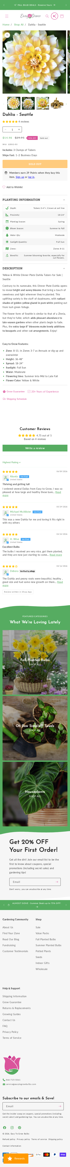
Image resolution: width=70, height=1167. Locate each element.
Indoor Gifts (42, 963)
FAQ (5, 1026)
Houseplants (35, 792)
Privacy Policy (10, 1031)
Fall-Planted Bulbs (35, 660)
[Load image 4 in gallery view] (57, 103)
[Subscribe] (56, 882)
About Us (8, 927)
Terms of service (39, 1139)
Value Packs (42, 933)
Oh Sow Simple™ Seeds (35, 726)
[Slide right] (66, 104)
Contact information (12, 1146)
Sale (38, 927)
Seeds (39, 957)
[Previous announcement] (4, 5)
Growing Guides (12, 1014)
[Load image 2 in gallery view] (28, 103)
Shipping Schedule (17, 399)
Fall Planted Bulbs (46, 939)
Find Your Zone (11, 933)
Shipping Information (15, 996)
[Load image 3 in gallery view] (42, 103)
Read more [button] (56, 554)
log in (31, 177)
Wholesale (41, 969)
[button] (7, 16)
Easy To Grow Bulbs (20, 1134)
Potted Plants (43, 951)
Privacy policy (23, 1139)
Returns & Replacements (17, 1008)
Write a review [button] (35, 448)
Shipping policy (55, 1139)
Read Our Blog (11, 939)
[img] (10, 471)
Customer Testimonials (15, 951)
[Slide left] (3, 104)
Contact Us (9, 1020)
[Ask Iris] (54, 16)
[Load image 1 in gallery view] (13, 103)
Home (6, 24)
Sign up (20, 177)
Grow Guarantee (16, 391)
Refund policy (9, 1139)
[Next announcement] (66, 5)
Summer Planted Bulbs (49, 945)
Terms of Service (12, 1037)
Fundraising (9, 945)
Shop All (19, 24)
